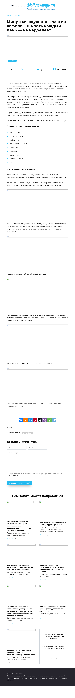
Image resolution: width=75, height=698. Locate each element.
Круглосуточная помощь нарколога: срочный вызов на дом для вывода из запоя (20, 567)
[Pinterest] (35, 420)
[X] (40, 420)
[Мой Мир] (30, 420)
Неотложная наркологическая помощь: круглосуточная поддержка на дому (52, 525)
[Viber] (44, 420)
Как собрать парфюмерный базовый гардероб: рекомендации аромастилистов (21, 652)
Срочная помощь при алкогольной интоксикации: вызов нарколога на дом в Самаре (51, 568)
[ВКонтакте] (21, 420)
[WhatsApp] (49, 420)
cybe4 (10, 427)
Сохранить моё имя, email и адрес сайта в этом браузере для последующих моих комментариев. (36, 474)
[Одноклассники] (25, 420)
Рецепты (12, 60)
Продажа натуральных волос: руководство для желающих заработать (52, 609)
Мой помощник (41, 5)
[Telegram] (54, 420)
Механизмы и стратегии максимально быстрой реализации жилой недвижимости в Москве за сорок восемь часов (19, 526)
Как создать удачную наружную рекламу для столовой (53, 636)
